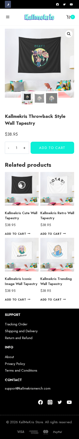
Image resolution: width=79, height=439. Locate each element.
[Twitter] (64, 4)
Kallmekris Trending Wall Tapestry (56, 281)
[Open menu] (8, 17)
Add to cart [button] (15, 234)
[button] (69, 34)
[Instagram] (50, 402)
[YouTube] (71, 4)
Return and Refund (18, 337)
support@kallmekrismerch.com (27, 388)
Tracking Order (16, 324)
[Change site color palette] (8, 4)
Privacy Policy (15, 363)
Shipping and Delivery (21, 331)
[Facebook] (57, 4)
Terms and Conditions (21, 370)
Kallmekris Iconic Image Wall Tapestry (21, 281)
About (9, 356)
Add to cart (52, 147)
